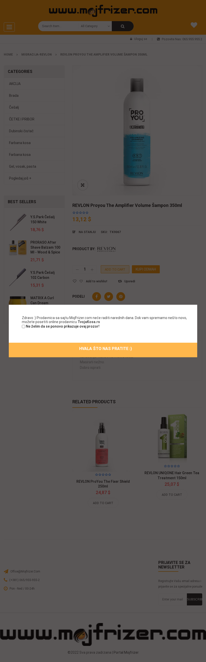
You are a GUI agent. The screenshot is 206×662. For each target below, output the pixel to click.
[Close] (197, 304)
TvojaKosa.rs (89, 322)
